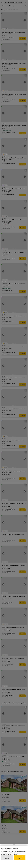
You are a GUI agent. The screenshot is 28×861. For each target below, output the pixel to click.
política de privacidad (12, 854)
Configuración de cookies (7, 857)
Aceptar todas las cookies (20, 857)
